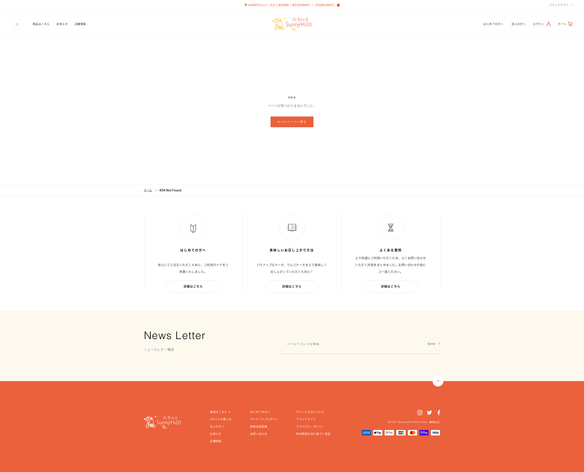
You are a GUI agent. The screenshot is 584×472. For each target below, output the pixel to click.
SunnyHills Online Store (413, 422)
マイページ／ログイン (264, 419)
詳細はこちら (193, 286)
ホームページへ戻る (292, 121)
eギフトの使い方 (221, 419)
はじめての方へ (493, 24)
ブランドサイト (559, 5)
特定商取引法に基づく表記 (313, 433)
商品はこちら (41, 24)
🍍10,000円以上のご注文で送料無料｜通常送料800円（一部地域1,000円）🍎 (292, 5)
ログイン (538, 24)
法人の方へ (518, 24)
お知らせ (62, 24)
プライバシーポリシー (310, 426)
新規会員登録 (258, 426)
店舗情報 (80, 24)
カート (562, 24)
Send (431, 343)
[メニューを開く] (17, 24)
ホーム (148, 190)
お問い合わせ (258, 433)
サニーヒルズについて (310, 412)
